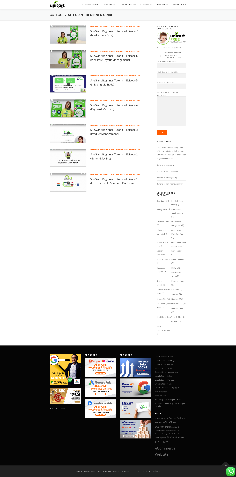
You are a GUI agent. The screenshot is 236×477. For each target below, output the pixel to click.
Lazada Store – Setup (163, 376)
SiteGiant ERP (146, 5)
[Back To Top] (225, 465)
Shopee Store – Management (166, 372)
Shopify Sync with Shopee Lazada (168, 399)
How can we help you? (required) (167, 94)
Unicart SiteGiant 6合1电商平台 (167, 387)
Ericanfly (61, 408)
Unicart (174, 322)
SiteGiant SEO (176, 304)
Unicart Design (128, 5)
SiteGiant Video (177, 308)
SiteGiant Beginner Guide (102, 26)
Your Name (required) (167, 61)
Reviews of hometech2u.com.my (170, 184)
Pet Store (175, 289)
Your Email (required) (167, 72)
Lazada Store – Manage (164, 380)
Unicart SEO (163, 5)
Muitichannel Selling (161, 418)
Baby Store (161, 201)
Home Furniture (177, 259)
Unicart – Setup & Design (165, 360)
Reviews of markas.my (166, 165)
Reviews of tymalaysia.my (167, 177)
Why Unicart (110, 5)
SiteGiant (174, 299)
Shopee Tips (161, 299)
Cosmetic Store (163, 221)
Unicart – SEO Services (164, 364)
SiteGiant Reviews (91, 5)
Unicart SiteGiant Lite (163, 384)
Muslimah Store (177, 281)
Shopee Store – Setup (163, 368)
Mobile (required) (165, 82)
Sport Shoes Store (164, 317)
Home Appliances (163, 259)
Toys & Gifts (176, 317)
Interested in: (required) (169, 48)
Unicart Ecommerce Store (128, 26)
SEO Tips (174, 294)
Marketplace (179, 5)
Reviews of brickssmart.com (168, 171)
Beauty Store (162, 209)
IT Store (174, 268)
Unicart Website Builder (164, 356)
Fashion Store (176, 251)
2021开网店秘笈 (161, 391)
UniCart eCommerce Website (165, 448)
